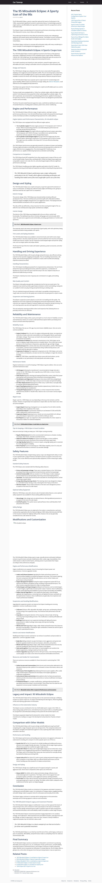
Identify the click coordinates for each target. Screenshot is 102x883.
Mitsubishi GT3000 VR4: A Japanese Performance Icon (26, 871)
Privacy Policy (83, 881)
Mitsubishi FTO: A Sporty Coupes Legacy (23, 873)
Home (69, 2)
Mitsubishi (16, 870)
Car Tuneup (18, 2)
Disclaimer (76, 881)
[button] (87, 2)
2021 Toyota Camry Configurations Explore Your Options (78, 16)
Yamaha (82, 2)
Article (89, 881)
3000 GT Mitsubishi (54, 81)
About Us (63, 881)
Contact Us (69, 881)
